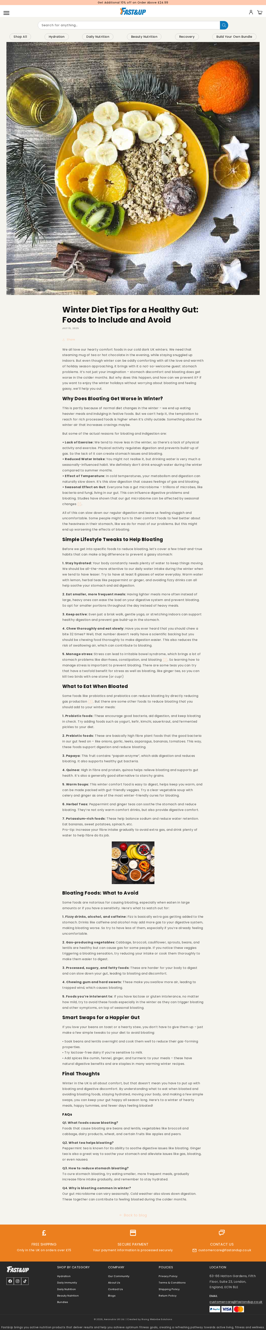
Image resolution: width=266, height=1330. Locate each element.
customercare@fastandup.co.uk (224, 1250)
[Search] (224, 25)
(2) (165, 659)
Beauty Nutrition (144, 36)
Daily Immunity (67, 1282)
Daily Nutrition (97, 36)
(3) (90, 701)
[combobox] (129, 25)
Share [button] (71, 339)
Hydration (57, 36)
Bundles (62, 1302)
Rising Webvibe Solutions (157, 1319)
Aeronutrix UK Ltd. (114, 1319)
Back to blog (135, 1215)
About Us (114, 1282)
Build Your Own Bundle (234, 36)
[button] (6, 12)
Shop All (20, 36)
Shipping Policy (169, 1289)
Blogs (112, 1296)
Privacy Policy (168, 1276)
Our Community (118, 1276)
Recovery (187, 36)
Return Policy (167, 1296)
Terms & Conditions (172, 1282)
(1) (79, 504)
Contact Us (115, 1289)
